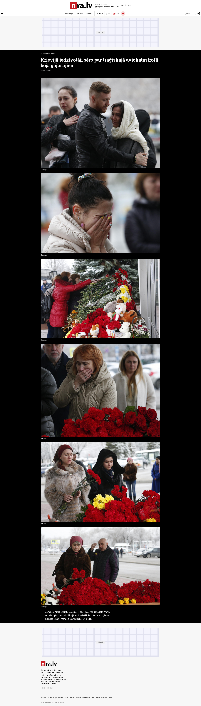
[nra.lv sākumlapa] (81, 5)
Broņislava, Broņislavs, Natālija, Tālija (107, 7)
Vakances (104, 698)
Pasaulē (52, 53)
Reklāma (49, 698)
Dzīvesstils (79, 14)
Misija (55, 698)
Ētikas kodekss (95, 698)
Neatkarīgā (69, 14)
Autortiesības (86, 698)
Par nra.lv (43, 698)
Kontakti (110, 698)
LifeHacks (99, 14)
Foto (46, 53)
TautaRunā (89, 14)
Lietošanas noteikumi (75, 698)
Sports (108, 14)
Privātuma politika (63, 698)
